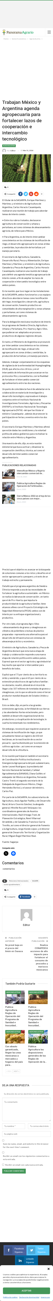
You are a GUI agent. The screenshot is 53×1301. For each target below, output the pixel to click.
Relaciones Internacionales (19, 881)
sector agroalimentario (12, 884)
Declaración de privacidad (29, 1297)
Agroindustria (9, 146)
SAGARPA (35, 881)
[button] (48, 1268)
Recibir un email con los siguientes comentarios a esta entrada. (26, 1157)
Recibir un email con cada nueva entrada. (24, 1165)
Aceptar (26, 1290)
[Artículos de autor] (26, 915)
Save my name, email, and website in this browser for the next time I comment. (26, 1145)
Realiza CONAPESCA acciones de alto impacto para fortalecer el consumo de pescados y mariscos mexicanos (39, 957)
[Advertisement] (26, 14)
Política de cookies (10, 1297)
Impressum (45, 1297)
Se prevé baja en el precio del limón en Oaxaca (14, 948)
